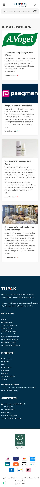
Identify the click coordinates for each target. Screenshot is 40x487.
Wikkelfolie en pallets (8, 331)
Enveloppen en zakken (9, 334)
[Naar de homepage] (20, 4)
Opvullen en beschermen (10, 337)
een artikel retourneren (9, 390)
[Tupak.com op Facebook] (15, 418)
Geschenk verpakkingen (9, 339)
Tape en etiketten (7, 328)
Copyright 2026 (6, 478)
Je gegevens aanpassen (9, 387)
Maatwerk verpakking (8, 342)
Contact (4, 379)
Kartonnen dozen (7, 322)
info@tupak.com (29, 297)
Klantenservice (6, 359)
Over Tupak (5, 370)
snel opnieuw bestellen (26, 387)
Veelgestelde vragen (8, 376)
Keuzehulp (5, 362)
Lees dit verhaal (10, 75)
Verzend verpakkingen (9, 325)
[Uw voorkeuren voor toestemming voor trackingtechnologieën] (4, 483)
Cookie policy (20, 484)
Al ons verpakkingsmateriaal (10, 345)
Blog (3, 364)
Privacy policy (20, 481)
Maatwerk (4, 373)
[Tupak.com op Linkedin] (21, 418)
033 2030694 (8, 407)
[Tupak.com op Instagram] (18, 418)
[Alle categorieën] (4, 4)
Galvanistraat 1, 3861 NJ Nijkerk (14, 404)
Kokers (3, 319)
